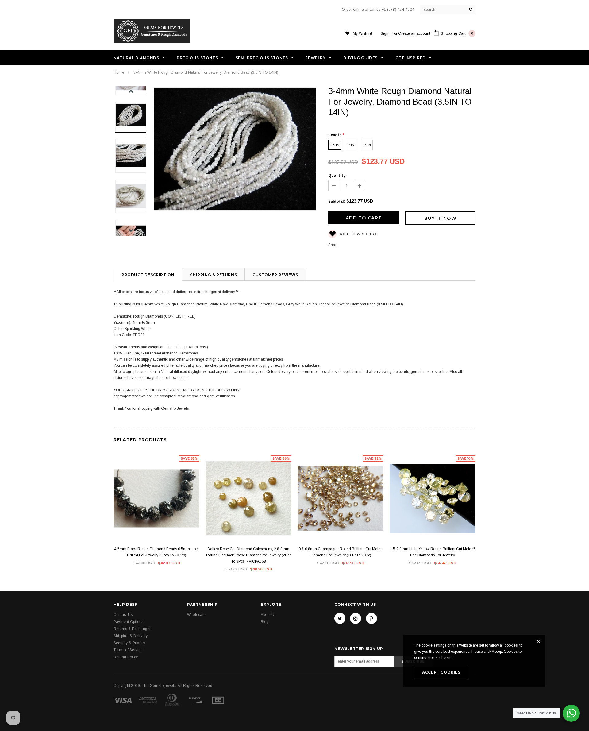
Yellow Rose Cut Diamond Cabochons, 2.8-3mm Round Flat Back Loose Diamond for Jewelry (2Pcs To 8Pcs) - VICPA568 (248, 555)
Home (119, 72)
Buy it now (440, 218)
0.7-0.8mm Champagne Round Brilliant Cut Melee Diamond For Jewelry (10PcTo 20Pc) (340, 552)
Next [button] (130, 230)
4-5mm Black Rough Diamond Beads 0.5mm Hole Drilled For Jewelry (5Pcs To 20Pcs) (156, 552)
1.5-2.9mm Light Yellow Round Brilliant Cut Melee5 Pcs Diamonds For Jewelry (432, 552)
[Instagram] (355, 618)
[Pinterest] (371, 618)
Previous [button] (130, 91)
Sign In (387, 33)
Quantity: (337, 175)
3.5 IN (334, 145)
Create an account (414, 33)
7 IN (351, 145)
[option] (235, 160)
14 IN (367, 145)
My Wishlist (362, 33)
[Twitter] (339, 618)
